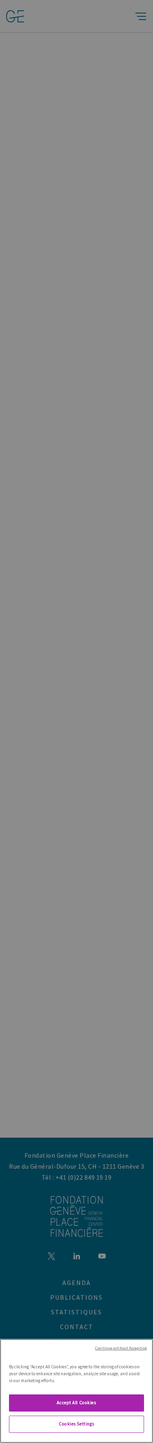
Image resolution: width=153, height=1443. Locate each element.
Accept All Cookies (76, 1402)
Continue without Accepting (121, 1348)
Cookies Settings (76, 1424)
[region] (76, 1391)
